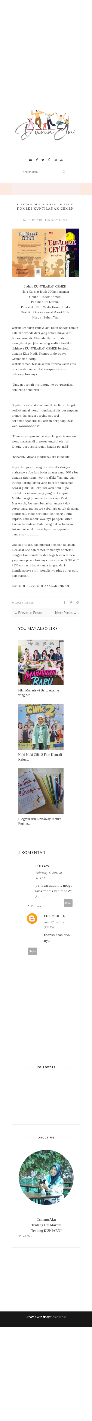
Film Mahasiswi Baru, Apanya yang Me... (38, 692)
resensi (29, 602)
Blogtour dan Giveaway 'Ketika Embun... (39, 821)
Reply (68, 902)
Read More (26, 1236)
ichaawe (43, 866)
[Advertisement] (46, 60)
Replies (36, 906)
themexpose (58, 1317)
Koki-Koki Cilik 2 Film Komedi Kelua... (40, 757)
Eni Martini (35, 219)
